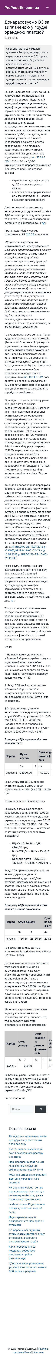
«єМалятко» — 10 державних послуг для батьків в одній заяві (27, 1208)
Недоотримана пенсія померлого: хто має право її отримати (26, 1221)
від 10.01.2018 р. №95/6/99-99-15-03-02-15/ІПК (26, 554)
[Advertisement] (28, 1304)
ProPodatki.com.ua (21, 7)
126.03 (30, 234)
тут (43, 222)
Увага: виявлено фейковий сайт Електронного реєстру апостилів (26, 1153)
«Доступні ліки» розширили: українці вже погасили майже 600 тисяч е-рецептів (27, 1267)
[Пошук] (40, 1109)
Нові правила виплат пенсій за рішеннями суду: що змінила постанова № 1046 (26, 1165)
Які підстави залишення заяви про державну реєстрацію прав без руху (28, 1140)
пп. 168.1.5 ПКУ (33, 377)
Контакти (39, 1352)
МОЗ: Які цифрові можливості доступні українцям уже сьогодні (27, 1178)
